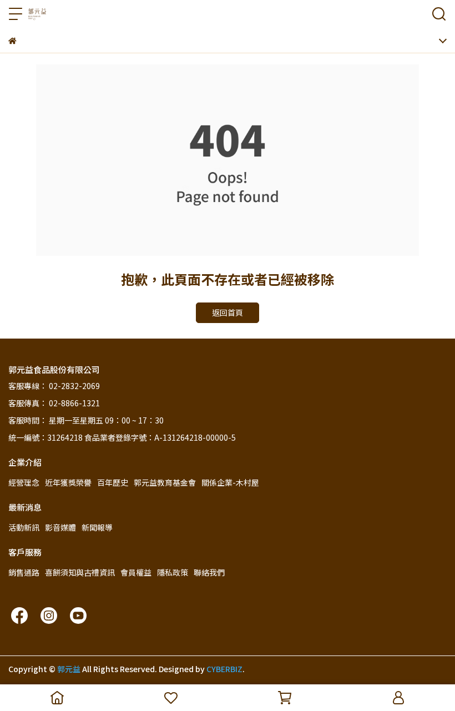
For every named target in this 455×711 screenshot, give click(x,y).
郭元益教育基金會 (165, 482)
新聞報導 (97, 527)
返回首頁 (227, 312)
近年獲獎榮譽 (68, 482)
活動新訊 (23, 527)
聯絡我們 (209, 572)
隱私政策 (172, 572)
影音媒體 (60, 527)
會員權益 (135, 572)
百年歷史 (112, 482)
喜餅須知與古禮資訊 (80, 572)
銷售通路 (23, 572)
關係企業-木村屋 (230, 482)
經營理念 (23, 482)
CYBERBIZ (224, 668)
